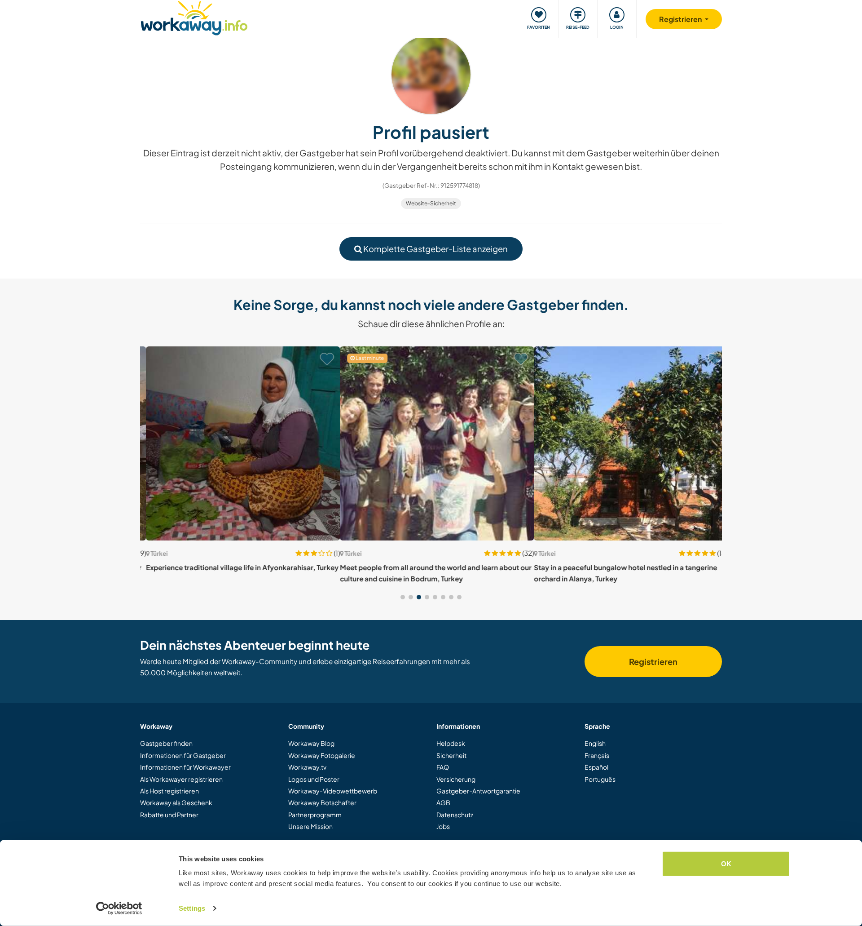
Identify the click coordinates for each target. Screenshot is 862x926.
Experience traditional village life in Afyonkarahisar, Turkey (236, 567)
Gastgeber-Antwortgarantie (478, 791)
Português (600, 779)
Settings (192, 908)
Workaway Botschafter (322, 802)
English (595, 743)
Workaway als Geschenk (176, 802)
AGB (443, 802)
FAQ (442, 767)
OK (726, 864)
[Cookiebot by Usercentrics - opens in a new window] (119, 908)
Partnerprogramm (315, 815)
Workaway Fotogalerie (321, 755)
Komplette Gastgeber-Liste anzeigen (435, 249)
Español (596, 767)
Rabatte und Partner (169, 815)
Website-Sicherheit (431, 203)
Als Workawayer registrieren (181, 779)
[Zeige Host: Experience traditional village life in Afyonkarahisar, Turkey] (237, 443)
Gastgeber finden (166, 743)
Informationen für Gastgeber (183, 755)
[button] (402, 597)
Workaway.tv (307, 767)
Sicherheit (451, 755)
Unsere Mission (310, 826)
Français (597, 755)
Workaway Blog (311, 743)
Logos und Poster (313, 779)
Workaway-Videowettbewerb (332, 791)
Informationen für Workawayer (185, 767)
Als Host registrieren (169, 791)
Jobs (443, 826)
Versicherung (455, 779)
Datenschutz (454, 815)
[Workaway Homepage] (194, 17)
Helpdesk (450, 743)
